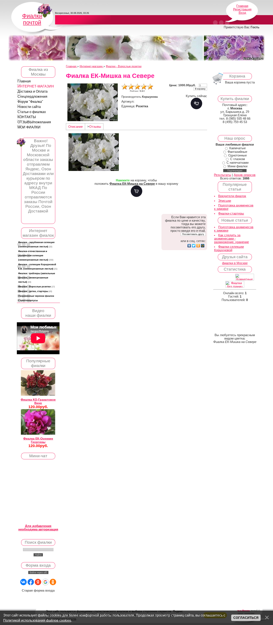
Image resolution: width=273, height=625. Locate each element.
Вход (242, 12)
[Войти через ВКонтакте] (23, 582)
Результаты (222, 175)
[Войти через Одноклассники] (53, 582)
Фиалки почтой (32, 19)
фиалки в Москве (235, 263)
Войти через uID (38, 572)
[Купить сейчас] (196, 103)
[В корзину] (136, 191)
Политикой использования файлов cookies (37, 620)
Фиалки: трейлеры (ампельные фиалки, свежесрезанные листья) (36, 277)
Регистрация (242, 9)
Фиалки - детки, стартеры (35, 291)
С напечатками (237, 162)
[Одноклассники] (198, 245)
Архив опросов (245, 175)
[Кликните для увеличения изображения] (92, 102)
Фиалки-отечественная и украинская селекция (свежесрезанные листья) (35, 255)
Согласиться (245, 617)
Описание (75, 126)
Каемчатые (237, 148)
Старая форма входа (38, 590)
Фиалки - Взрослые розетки (36, 286)
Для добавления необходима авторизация (38, 527)
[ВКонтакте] (189, 245)
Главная (242, 6)
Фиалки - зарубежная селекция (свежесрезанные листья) (36, 244)
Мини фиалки (237, 166)
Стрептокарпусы (28, 300)
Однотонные (237, 155)
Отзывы (95, 126)
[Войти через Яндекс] (38, 582)
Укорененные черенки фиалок (36, 296)
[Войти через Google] (45, 582)
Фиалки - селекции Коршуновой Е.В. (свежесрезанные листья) (37, 266)
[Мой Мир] (202, 245)
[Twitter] (194, 245)
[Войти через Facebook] (31, 582)
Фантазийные (237, 151)
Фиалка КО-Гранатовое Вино (38, 401)
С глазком (237, 159)
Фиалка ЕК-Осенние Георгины (38, 440)
